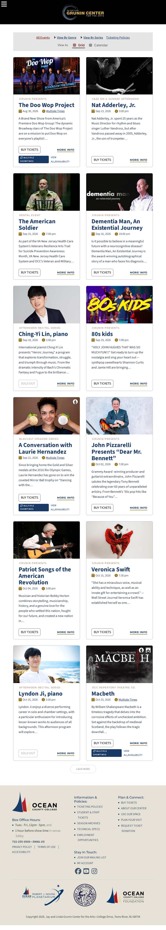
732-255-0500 (21, 842)
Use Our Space (131, 814)
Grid (81, 45)
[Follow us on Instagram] (94, 871)
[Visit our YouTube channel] (86, 871)
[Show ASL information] (75, 401)
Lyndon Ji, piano (41, 693)
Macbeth (103, 693)
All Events (43, 37)
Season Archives (88, 823)
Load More (83, 769)
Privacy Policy (22, 847)
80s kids (102, 334)
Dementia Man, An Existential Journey (117, 224)
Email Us (39, 842)
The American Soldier (37, 224)
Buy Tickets (29, 149)
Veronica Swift (111, 569)
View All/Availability (60, 159)
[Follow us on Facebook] (78, 871)
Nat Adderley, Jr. (114, 105)
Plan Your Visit (131, 820)
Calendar (101, 45)
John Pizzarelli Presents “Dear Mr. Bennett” (117, 452)
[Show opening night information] (148, 650)
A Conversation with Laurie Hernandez (45, 448)
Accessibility (21, 852)
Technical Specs (88, 829)
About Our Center (133, 808)
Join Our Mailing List (91, 857)
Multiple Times (55, 111)
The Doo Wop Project (46, 105)
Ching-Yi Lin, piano (43, 334)
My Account (85, 863)
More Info (65, 149)
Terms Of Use (46, 847)
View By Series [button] (93, 37)
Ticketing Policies (118, 37)
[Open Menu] (4, 4)
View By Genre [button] (66, 37)
